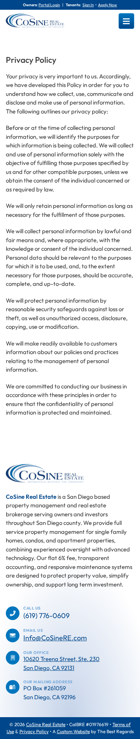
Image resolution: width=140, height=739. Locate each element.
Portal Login (49, 4)
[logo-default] (35, 16)
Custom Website (73, 731)
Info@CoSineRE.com (55, 637)
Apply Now (107, 4)
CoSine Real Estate (45, 724)
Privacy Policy (34, 731)
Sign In (88, 4)
